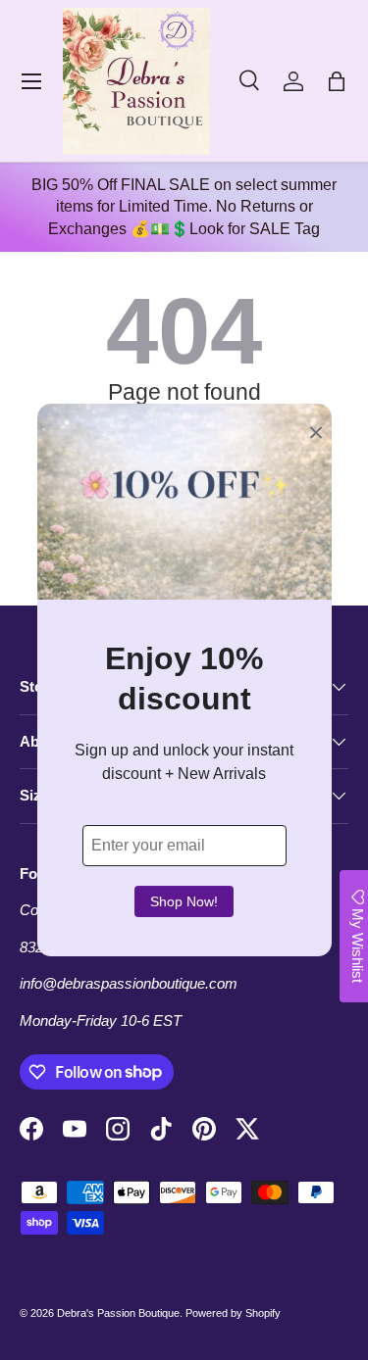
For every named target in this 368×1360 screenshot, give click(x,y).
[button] (336, 81)
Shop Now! (184, 901)
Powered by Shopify (233, 1313)
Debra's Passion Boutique (118, 1313)
